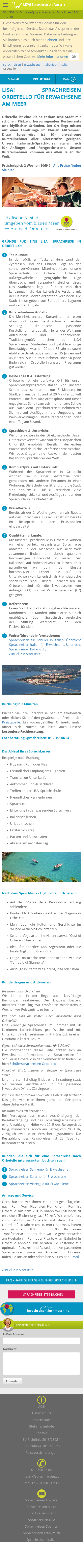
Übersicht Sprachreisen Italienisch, (45, 646)
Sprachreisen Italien (41, 1539)
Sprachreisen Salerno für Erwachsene (37, 1176)
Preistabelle (11, 722)
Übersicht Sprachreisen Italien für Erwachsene (45, 642)
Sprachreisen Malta (41, 1507)
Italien (65, 64)
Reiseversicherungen (41, 1452)
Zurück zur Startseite (25, 654)
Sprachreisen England (41, 1500)
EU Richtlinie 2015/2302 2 (42, 1446)
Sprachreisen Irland (41, 1513)
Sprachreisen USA (41, 1520)
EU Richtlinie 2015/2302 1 (42, 1439)
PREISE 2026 (41, 79)
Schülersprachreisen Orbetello (33, 1063)
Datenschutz (41, 1413)
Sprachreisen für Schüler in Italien (36, 640)
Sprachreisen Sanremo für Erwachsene (38, 1169)
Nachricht (10, 1349)
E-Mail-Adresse (13, 1334)
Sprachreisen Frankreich (41, 1533)
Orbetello (14, 79)
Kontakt (42, 1433)
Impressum (41, 1420)
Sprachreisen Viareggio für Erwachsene (39, 1184)
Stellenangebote (41, 1426)
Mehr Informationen (52, 56)
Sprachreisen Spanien (41, 1526)
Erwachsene (32, 64)
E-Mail (74, 1257)
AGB (41, 1406)
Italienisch (51, 64)
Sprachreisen (12, 64)
